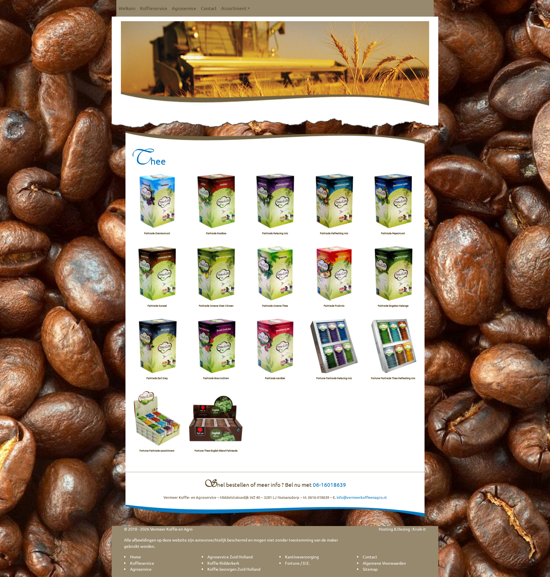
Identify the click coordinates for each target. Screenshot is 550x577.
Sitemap (370, 569)
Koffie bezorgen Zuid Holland (233, 569)
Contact (209, 8)
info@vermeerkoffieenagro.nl (362, 497)
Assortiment (233, 8)
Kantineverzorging (302, 556)
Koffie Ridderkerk (223, 563)
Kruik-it (419, 528)
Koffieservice (153, 8)
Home (135, 556)
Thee (148, 161)
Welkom (127, 8)
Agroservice (184, 8)
